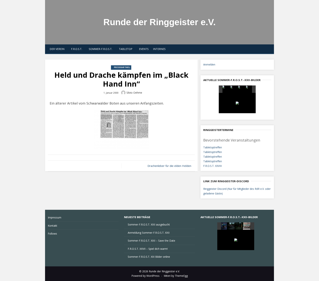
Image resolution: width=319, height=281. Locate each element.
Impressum (54, 217)
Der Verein (57, 49)
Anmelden (209, 64)
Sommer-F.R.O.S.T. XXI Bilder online (149, 256)
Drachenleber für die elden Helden (169, 166)
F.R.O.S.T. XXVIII (212, 166)
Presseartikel (122, 67)
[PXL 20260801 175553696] (250, 89)
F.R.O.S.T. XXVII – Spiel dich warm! (148, 248)
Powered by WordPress (145, 275)
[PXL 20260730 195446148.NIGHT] (224, 226)
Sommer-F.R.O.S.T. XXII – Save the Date (151, 240)
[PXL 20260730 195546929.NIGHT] (239, 226)
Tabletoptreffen (212, 147)
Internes (159, 49)
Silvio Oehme (134, 92)
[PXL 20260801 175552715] (242, 89)
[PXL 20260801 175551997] (234, 89)
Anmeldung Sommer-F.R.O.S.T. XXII (148, 232)
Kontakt (52, 225)
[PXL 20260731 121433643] (247, 226)
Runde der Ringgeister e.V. (159, 22)
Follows (52, 233)
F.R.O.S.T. (76, 49)
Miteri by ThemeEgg (176, 275)
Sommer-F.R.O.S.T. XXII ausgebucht (149, 224)
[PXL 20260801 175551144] (226, 89)
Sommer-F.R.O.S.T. (100, 49)
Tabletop (125, 49)
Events (144, 49)
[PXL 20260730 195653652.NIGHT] (231, 226)
